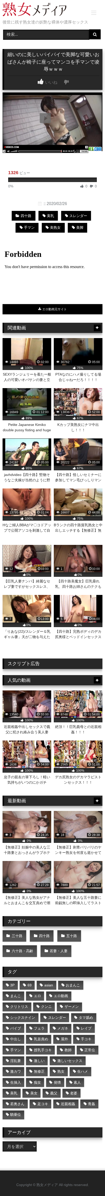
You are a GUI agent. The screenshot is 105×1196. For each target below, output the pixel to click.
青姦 (91, 1104)
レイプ (86, 1028)
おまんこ (73, 985)
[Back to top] (89, 1181)
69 (30, 985)
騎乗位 (15, 1115)
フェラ (39, 1028)
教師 (68, 1050)
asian (48, 985)
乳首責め (41, 1039)
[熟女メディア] (43, 10)
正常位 (89, 1050)
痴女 (37, 1082)
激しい (39, 1061)
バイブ (15, 1028)
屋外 (64, 1039)
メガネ (62, 1028)
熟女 (60, 1071)
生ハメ (82, 1071)
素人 (77, 1082)
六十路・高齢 (22, 951)
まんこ (15, 996)
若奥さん (17, 1104)
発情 (57, 1082)
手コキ (86, 1039)
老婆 (73, 1093)
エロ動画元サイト (54, 309)
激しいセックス (69, 1061)
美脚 (79, 227)
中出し (15, 1039)
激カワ (15, 1071)
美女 (33, 1093)
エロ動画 (61, 996)
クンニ (46, 1006)
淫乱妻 (15, 1061)
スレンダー (78, 216)
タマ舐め (86, 1017)
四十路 (26, 216)
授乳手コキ (43, 1050)
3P (12, 985)
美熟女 (55, 227)
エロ (37, 996)
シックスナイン (22, 1017)
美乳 (50, 216)
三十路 (17, 936)
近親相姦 (68, 1104)
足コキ (42, 1104)
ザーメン (71, 1006)
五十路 (71, 936)
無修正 (39, 1071)
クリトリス (19, 1006)
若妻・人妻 (59, 951)
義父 (53, 1093)
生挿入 (15, 1082)
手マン (29, 227)
